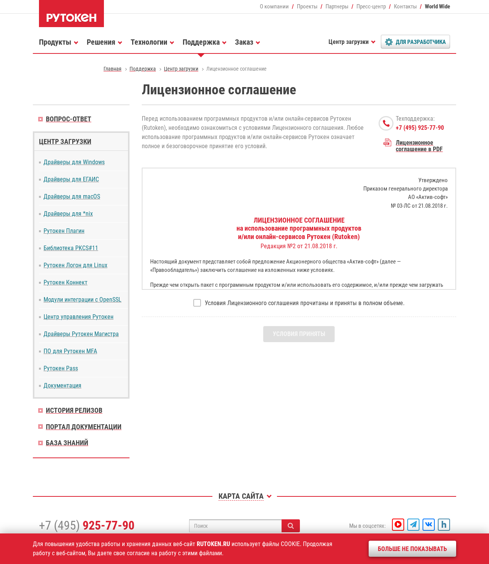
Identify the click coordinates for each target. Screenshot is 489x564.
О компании (274, 6)
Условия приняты (299, 334)
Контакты (405, 6)
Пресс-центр (371, 6)
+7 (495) (86, 525)
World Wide (437, 6)
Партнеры (336, 6)
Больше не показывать (412, 549)
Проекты (307, 6)
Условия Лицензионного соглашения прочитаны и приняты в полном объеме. (305, 303)
